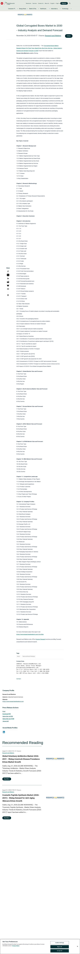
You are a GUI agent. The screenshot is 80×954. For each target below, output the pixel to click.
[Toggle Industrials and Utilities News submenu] (60, 8)
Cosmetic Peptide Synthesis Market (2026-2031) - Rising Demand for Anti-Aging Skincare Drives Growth (20, 798)
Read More (7, 779)
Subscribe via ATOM (8, 719)
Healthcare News (44, 8)
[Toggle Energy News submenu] (27, 8)
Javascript (5, 721)
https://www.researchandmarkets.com (13, 701)
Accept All (59, 950)
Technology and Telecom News (66, 8)
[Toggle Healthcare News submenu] (49, 8)
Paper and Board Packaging (28, 656)
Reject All (59, 946)
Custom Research (41, 639)
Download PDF (6, 714)
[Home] (8, 3)
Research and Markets (53, 36)
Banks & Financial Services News (33, 8)
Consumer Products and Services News (12, 8)
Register (64, 3)
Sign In (58, 3)
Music (18, 656)
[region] (40, 946)
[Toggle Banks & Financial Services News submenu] (38, 8)
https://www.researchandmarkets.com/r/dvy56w (30, 634)
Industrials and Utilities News (55, 8)
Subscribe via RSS (7, 716)
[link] (28, 3)
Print (3, 711)
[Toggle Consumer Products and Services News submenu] (17, 8)
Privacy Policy (15, 945)
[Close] (77, 946)
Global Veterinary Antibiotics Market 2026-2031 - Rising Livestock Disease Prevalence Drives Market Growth (21, 759)
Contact (18, 679)
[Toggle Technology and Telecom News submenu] (71, 8)
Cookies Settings (59, 942)
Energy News (22, 8)
